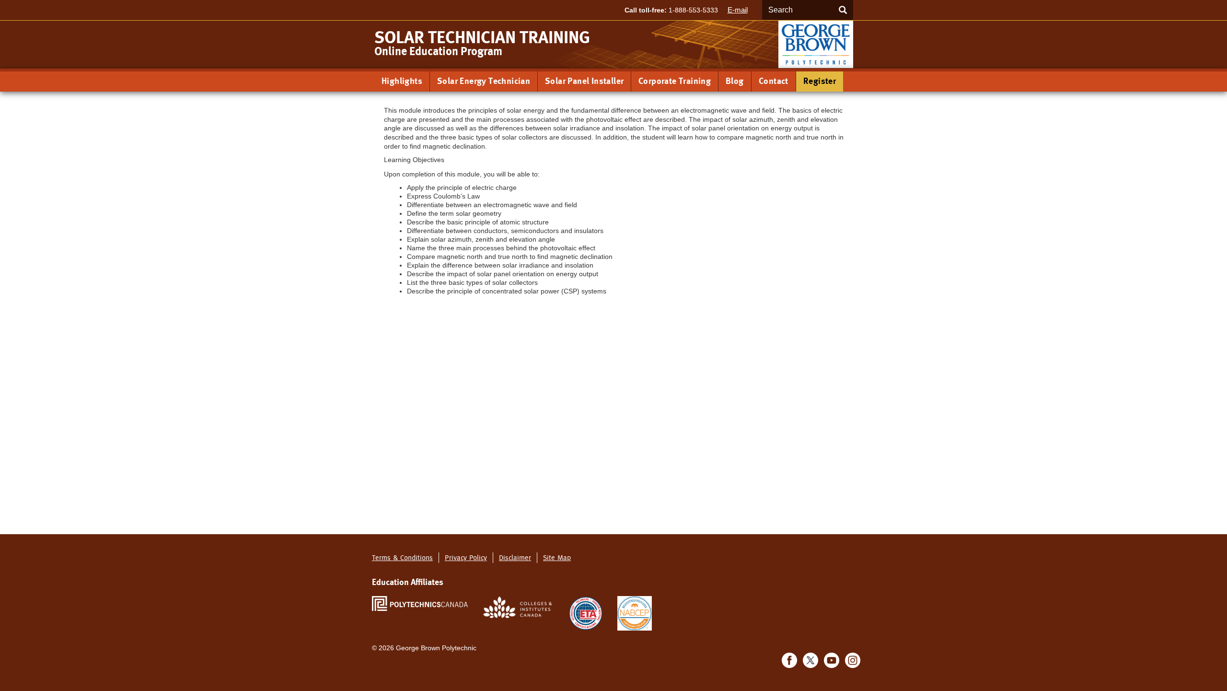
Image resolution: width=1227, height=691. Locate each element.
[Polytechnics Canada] (420, 603)
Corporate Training (674, 81)
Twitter (810, 660)
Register (819, 81)
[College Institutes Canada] (518, 607)
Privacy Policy (466, 557)
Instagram (852, 660)
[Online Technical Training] (815, 44)
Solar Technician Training (482, 37)
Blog (735, 81)
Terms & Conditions (402, 557)
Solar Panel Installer (584, 81)
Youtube (831, 660)
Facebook (789, 660)
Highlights (402, 81)
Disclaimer (515, 557)
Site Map (557, 557)
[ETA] (585, 613)
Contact (773, 81)
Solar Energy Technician (483, 81)
